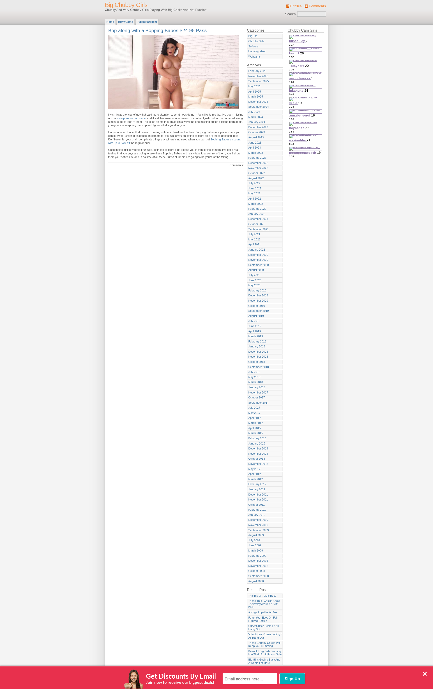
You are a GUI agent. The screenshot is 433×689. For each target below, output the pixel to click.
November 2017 (258, 392)
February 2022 (257, 208)
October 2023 (256, 132)
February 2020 (257, 290)
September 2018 (258, 367)
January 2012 (256, 489)
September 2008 (258, 576)
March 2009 (255, 550)
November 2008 (258, 566)
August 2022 (256, 178)
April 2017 (254, 418)
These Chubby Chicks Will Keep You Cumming (264, 644)
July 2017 (254, 407)
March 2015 (255, 433)
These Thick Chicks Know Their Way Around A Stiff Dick (264, 604)
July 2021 (254, 234)
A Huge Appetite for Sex (262, 612)
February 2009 (257, 555)
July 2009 (254, 540)
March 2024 (255, 117)
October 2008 (256, 571)
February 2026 (257, 71)
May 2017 (254, 412)
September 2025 (258, 81)
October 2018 (256, 361)
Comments (317, 6)
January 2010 (256, 515)
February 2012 (257, 484)
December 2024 (258, 101)
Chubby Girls (256, 41)
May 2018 (254, 377)
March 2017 (255, 423)
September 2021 (258, 229)
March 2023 (255, 152)
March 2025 (255, 96)
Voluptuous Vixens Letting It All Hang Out (265, 636)
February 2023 (257, 157)
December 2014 (258, 448)
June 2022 (254, 188)
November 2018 (258, 356)
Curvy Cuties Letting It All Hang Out (263, 627)
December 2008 (258, 560)
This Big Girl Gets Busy (262, 595)
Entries (296, 6)
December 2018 (258, 351)
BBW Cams (125, 21)
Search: (291, 14)
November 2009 (258, 525)
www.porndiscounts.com (131, 118)
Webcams (254, 56)
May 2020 (254, 285)
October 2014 (256, 458)
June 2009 (254, 545)
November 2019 (258, 300)
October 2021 (256, 224)
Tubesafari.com (147, 21)
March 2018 (255, 382)
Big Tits (252, 36)
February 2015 (257, 438)
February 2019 (257, 341)
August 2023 (256, 137)
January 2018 (256, 387)
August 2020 (256, 270)
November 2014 (258, 453)
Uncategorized (257, 51)
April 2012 (254, 474)
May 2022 (254, 193)
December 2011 (258, 494)
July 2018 (254, 372)
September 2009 (258, 530)
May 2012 (254, 469)
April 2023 (254, 147)
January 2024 (256, 122)
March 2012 (255, 479)
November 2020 (258, 259)
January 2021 (256, 249)
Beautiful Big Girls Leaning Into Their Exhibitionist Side (265, 653)
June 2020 (254, 280)
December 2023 (258, 127)
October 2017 (256, 397)
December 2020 (258, 254)
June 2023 (254, 142)
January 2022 (256, 214)
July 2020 (254, 275)
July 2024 (254, 112)
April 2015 (254, 428)
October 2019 (256, 305)
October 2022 (256, 173)
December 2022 (258, 163)
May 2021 (254, 239)
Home (110, 21)
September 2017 (258, 402)
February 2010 (257, 509)
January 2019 (256, 346)
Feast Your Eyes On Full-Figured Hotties (263, 619)
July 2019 (254, 321)
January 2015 (256, 443)
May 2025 (254, 86)
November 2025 (258, 76)
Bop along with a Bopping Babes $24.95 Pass (157, 30)
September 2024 (258, 106)
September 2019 (258, 310)
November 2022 (258, 168)
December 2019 (258, 295)
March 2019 (255, 336)
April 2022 (254, 198)
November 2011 (258, 499)
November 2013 (258, 464)
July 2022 (254, 183)
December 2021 (258, 219)
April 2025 (254, 91)
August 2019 (256, 316)
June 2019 (254, 326)
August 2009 (256, 535)
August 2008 (256, 581)
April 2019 (254, 331)
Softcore (253, 46)
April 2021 (254, 244)
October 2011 (256, 504)
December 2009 (258, 519)
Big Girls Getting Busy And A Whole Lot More (264, 661)
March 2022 (255, 203)
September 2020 (258, 265)
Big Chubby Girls (126, 5)
